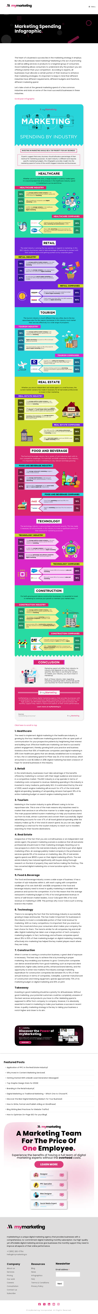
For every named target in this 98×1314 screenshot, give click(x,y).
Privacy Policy (37, 1286)
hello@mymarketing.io (17, 1254)
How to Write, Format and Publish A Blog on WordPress (31, 1104)
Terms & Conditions (40, 1282)
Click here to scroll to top (26, 725)
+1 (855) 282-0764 (15, 1251)
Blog (33, 1268)
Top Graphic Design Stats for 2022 (22, 1083)
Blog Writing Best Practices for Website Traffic (27, 1109)
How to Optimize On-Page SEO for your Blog (26, 1114)
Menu (93, 7)
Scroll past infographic (25, 99)
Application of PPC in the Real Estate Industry (27, 1067)
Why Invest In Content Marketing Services (25, 1072)
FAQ (33, 1279)
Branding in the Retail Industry (20, 1088)
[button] (95, 2)
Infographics (36, 1275)
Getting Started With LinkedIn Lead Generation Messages (32, 1078)
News (33, 1272)
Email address (62, 1269)
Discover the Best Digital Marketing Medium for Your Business (34, 1099)
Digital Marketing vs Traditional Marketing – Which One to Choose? (36, 1093)
